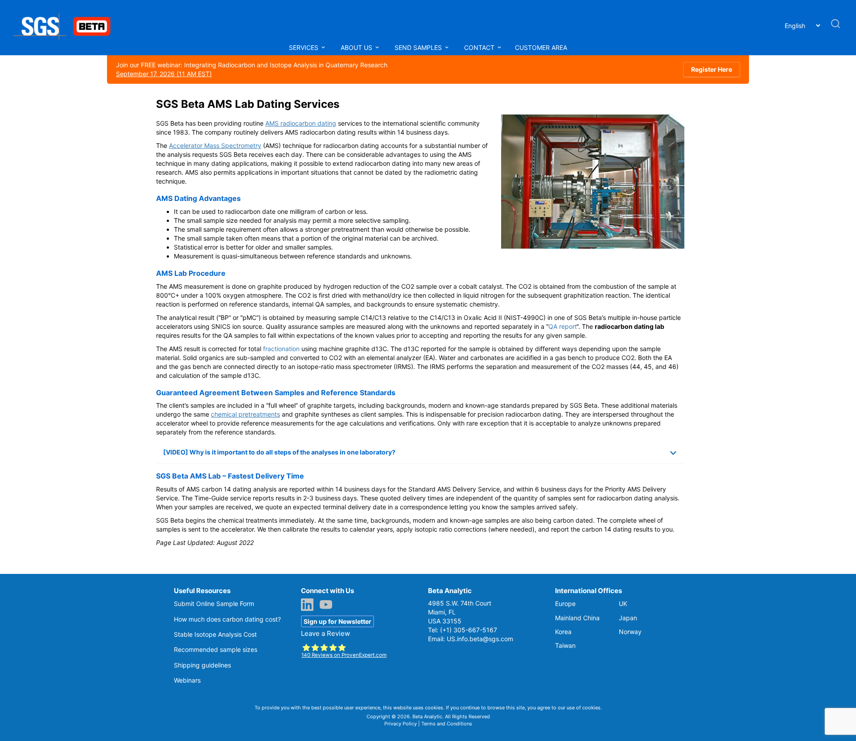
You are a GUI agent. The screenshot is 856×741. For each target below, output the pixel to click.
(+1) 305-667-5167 (468, 630)
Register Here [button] (711, 69)
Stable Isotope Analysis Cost (215, 634)
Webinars (187, 680)
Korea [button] (563, 631)
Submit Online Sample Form (214, 603)
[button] (835, 27)
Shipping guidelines (202, 665)
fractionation (281, 348)
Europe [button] (565, 603)
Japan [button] (628, 618)
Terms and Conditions (446, 724)
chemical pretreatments (245, 414)
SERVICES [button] (304, 47)
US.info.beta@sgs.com (480, 639)
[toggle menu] (323, 47)
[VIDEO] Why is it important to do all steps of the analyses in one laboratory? (279, 452)
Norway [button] (630, 631)
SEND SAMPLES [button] (419, 47)
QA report (562, 326)
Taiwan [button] (565, 645)
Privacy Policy (400, 724)
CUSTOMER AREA (541, 47)
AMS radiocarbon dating (300, 123)
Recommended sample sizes (215, 649)
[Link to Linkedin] (309, 605)
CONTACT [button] (479, 47)
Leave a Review (325, 633)
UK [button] (623, 603)
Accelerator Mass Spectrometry (215, 145)
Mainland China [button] (577, 618)
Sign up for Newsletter (337, 621)
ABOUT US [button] (357, 47)
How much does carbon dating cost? (227, 619)
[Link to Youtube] (328, 605)
